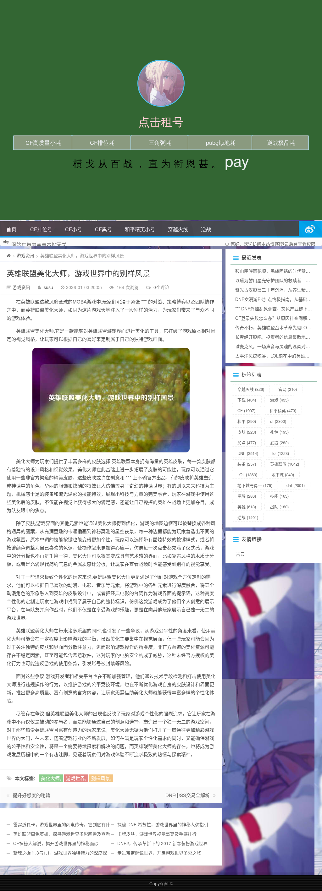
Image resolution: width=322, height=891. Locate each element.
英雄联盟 (284, 464)
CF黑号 (103, 229)
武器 (279, 443)
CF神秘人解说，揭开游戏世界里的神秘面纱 (55, 843)
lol (280, 453)
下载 (246, 400)
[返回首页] (9, 255)
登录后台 (289, 244)
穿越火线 (178, 229)
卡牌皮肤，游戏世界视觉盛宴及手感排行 (157, 834)
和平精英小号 (140, 229)
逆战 (206, 229)
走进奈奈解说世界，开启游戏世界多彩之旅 (159, 853)
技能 (279, 496)
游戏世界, (76, 778)
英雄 (246, 507)
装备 (246, 464)
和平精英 (282, 410)
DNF (247, 453)
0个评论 (161, 287)
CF (246, 410)
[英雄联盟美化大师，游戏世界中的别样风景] (111, 400)
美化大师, (51, 778)
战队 (279, 507)
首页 (11, 229)
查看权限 (306, 244)
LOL (247, 475)
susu (48, 287)
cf (278, 421)
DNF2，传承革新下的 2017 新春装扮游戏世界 (162, 843)
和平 (246, 421)
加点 (246, 443)
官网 (287, 389)
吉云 (240, 554)
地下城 (282, 475)
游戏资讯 (25, 255)
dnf (295, 485)
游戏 (279, 400)
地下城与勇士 (254, 485)
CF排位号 (41, 229)
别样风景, (101, 778)
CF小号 (73, 229)
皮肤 (246, 432)
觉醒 (246, 496)
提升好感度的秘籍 (31, 795)
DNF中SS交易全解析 (187, 795)
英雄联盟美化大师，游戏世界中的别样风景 (78, 272)
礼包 (279, 432)
